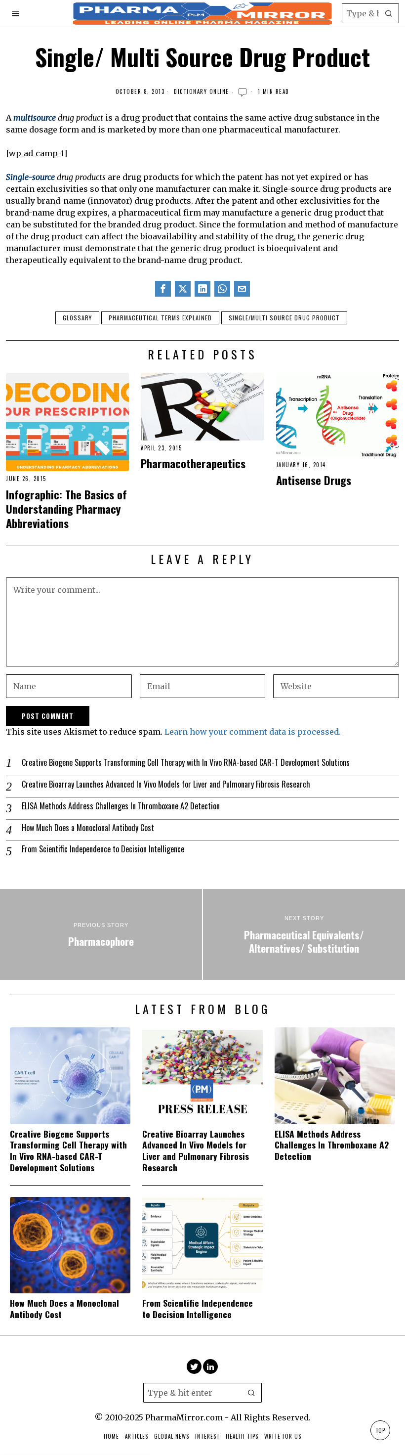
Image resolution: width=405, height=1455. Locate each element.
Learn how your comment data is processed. (252, 732)
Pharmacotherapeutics (193, 463)
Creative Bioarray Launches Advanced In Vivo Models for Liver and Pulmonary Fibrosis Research (166, 784)
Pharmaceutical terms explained (160, 317)
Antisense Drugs (313, 480)
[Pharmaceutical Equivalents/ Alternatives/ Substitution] (304, 934)
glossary (77, 317)
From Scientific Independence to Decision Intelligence (103, 849)
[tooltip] (163, 289)
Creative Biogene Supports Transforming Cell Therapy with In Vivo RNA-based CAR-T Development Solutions (186, 762)
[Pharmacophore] (101, 934)
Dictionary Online (201, 91)
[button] (389, 13)
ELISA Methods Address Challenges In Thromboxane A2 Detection (121, 806)
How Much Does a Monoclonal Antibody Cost (88, 828)
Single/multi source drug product (284, 317)
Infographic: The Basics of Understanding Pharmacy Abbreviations (66, 508)
